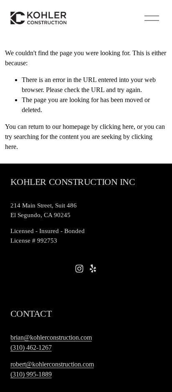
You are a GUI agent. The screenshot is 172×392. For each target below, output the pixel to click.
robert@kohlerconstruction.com (52, 364)
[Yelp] (93, 268)
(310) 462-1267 (31, 347)
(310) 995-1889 (31, 374)
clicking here (117, 126)
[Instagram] (79, 268)
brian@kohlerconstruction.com (51, 337)
